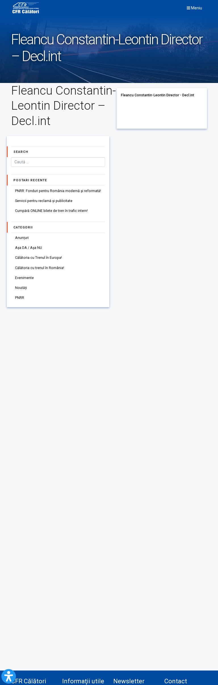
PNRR (19, 298)
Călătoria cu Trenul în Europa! (38, 258)
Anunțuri (22, 238)
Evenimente (24, 278)
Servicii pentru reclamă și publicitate (43, 201)
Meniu (196, 8)
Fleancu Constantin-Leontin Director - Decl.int (157, 95)
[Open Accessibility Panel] (8, 676)
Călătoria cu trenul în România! (39, 268)
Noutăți (21, 288)
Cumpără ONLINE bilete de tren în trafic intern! (51, 211)
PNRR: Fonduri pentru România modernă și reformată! (58, 191)
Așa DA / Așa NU (28, 248)
